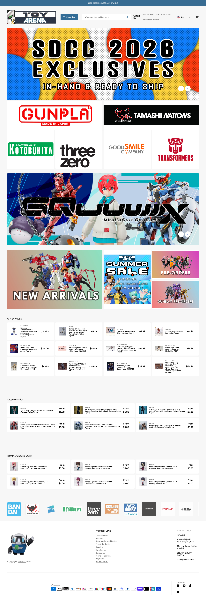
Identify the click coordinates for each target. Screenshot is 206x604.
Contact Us (100, 553)
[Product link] (30, 331)
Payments (100, 559)
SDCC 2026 (92, 3)
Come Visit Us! (102, 535)
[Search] (127, 17)
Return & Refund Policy (106, 541)
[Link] (54, 115)
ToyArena (22, 562)
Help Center (101, 550)
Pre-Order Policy (103, 544)
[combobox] (106, 17)
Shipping (99, 547)
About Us (99, 538)
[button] (189, 17)
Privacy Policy (102, 562)
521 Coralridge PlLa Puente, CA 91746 (185, 541)
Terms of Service (103, 556)
